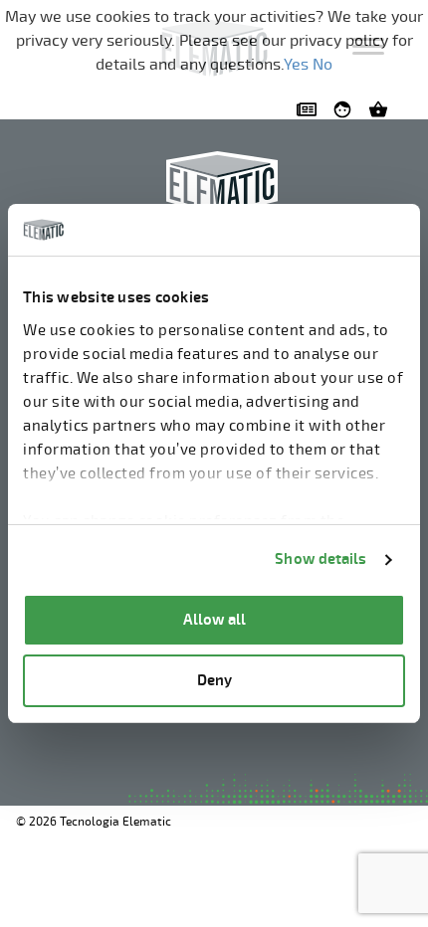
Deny (214, 680)
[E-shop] (382, 109)
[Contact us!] (310, 109)
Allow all (214, 620)
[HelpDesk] (346, 109)
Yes (296, 65)
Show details (320, 559)
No (322, 65)
